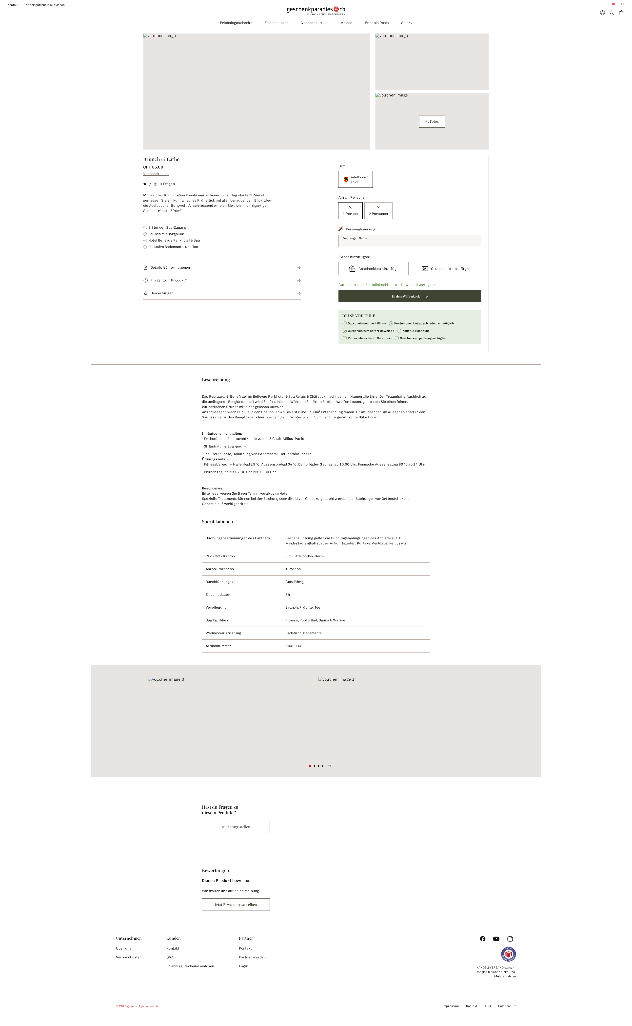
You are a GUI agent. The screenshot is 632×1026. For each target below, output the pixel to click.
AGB (488, 1006)
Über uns (124, 948)
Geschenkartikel (315, 23)
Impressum (450, 1006)
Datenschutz (507, 1006)
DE (614, 4)
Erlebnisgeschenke (236, 23)
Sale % (406, 23)
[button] (409, 296)
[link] (231, 718)
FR (623, 4)
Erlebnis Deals (377, 23)
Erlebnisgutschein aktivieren (44, 5)
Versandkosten (156, 174)
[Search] (612, 13)
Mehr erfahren (505, 976)
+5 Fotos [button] (432, 121)
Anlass (346, 23)
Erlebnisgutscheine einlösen (190, 966)
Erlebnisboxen (277, 23)
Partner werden (252, 957)
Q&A (170, 957)
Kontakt (13, 5)
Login (243, 966)
